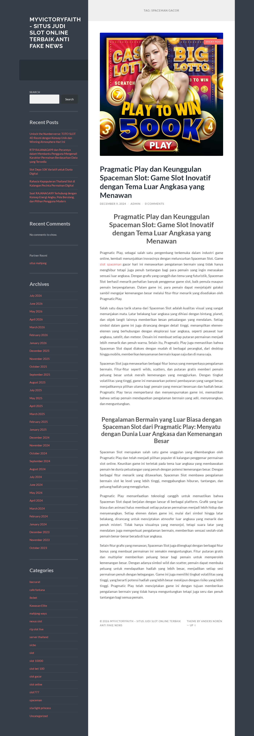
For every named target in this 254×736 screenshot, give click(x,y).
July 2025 (36, 390)
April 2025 (36, 406)
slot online (36, 684)
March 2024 (37, 508)
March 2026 (37, 327)
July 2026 (36, 295)
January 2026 (38, 343)
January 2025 (38, 429)
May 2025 (36, 398)
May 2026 (36, 311)
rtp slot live (37, 629)
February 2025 (39, 421)
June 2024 (36, 484)
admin (136, 203)
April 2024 (36, 500)
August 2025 (38, 382)
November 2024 (40, 445)
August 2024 (38, 469)
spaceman (36, 700)
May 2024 (36, 492)
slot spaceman (110, 264)
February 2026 (39, 335)
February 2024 (39, 516)
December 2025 (39, 350)
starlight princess (40, 708)
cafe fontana (37, 589)
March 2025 (37, 414)
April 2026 (36, 319)
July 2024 (36, 477)
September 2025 (40, 374)
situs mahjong (38, 263)
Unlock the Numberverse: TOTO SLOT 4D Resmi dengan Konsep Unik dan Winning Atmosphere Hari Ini (53, 137)
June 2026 (36, 303)
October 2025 (38, 366)
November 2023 (40, 540)
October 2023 (38, 547)
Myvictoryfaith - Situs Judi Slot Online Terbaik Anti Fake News (55, 32)
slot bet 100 (37, 668)
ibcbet (33, 597)
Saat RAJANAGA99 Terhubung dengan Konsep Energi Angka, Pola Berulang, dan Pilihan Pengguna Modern (53, 197)
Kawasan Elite (38, 605)
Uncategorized (39, 716)
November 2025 (40, 358)
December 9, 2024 (113, 203)
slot (32, 652)
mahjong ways (38, 613)
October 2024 (38, 453)
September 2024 (40, 461)
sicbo (33, 645)
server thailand (39, 637)
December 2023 (39, 532)
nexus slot (36, 621)
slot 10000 (36, 660)
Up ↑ (193, 625)
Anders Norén (211, 621)
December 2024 (39, 437)
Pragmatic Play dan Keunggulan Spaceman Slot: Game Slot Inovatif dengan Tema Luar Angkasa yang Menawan (155, 181)
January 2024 (38, 524)
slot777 (34, 692)
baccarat (35, 581)
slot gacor (36, 676)
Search (35, 92)
